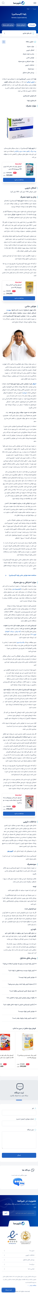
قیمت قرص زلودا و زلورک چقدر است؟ (23, 1018)
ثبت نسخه (8, 1290)
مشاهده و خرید (19, 180)
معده (24, 151)
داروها (28, 9)
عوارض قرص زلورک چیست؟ (26, 1011)
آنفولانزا (7, 631)
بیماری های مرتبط (8, 25)
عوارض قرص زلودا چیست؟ (27, 977)
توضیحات (32, 25)
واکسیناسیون (20, 642)
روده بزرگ (33, 151)
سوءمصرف (31, 69)
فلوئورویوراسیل (16, 589)
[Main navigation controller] (35, 3)
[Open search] (3, 3)
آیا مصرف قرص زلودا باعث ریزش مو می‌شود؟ (21, 984)
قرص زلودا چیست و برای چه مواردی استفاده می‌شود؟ (19, 964)
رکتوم (28, 151)
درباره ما (31, 1264)
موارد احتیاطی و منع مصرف (26, 61)
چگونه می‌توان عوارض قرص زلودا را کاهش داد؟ (21, 998)
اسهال (34, 384)
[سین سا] (19, 1223)
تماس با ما (31, 1269)
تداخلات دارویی (29, 65)
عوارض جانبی (30, 58)
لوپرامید (24, 393)
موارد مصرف (30, 47)
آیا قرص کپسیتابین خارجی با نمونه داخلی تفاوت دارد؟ (19, 1005)
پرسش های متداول (28, 73)
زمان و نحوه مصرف (28, 54)
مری (21, 151)
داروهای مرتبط (21, 25)
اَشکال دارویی (30, 50)
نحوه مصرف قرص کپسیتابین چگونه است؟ (22, 991)
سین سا (34, 9)
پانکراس (16, 151)
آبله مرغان (18, 631)
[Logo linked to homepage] (19, 3)
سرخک (12, 631)
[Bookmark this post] (4, 42)
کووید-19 (33, 634)
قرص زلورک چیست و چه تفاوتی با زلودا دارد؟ (21, 970)
